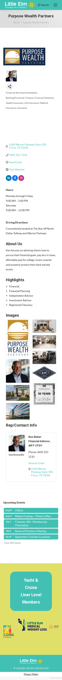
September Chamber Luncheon (32, 536)
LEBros (19, 510)
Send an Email (36, 463)
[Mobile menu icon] (55, 5)
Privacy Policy (31, 674)
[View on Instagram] (21, 179)
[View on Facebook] (15, 179)
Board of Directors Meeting (30, 531)
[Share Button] (9, 86)
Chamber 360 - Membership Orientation (31, 523)
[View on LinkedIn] (9, 179)
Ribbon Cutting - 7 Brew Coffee (33, 516)
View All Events (12, 542)
